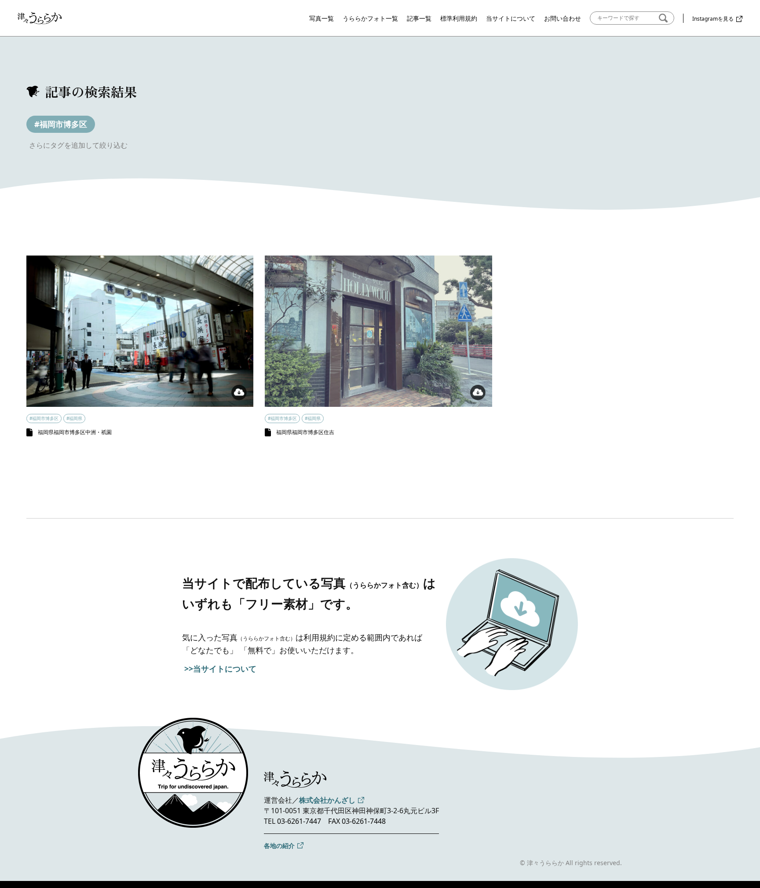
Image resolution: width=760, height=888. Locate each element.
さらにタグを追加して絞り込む (78, 145)
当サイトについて (510, 18)
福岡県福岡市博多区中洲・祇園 (75, 432)
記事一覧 (419, 18)
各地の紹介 (279, 845)
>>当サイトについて (220, 668)
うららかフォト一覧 (370, 18)
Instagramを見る (713, 18)
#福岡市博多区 (60, 124)
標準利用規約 (458, 18)
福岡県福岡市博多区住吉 (305, 432)
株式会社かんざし (327, 800)
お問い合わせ (562, 18)
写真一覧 (321, 18)
